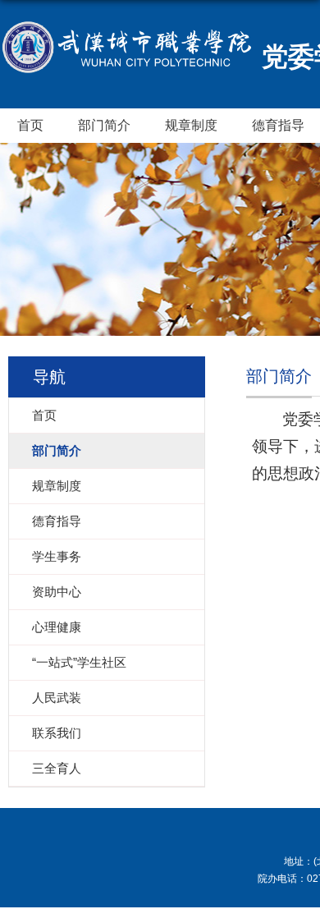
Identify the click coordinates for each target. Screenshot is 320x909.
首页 (30, 125)
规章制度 (191, 125)
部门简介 (104, 125)
